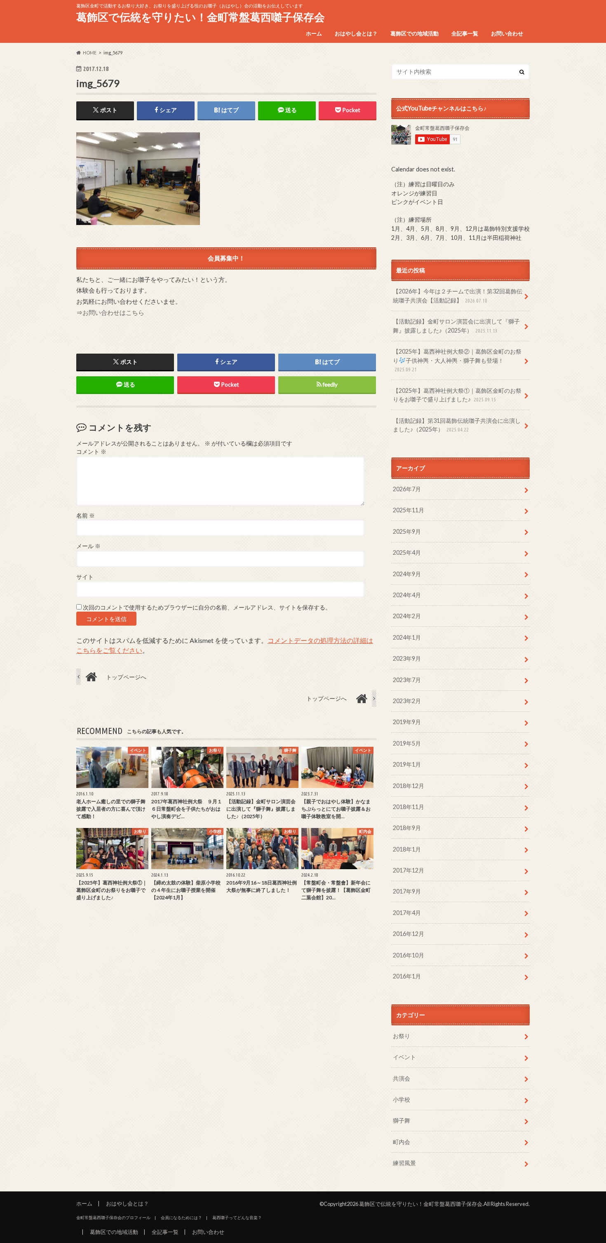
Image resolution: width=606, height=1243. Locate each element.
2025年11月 (408, 510)
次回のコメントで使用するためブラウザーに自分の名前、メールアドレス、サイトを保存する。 (207, 607)
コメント (91, 451)
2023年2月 (407, 700)
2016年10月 (408, 955)
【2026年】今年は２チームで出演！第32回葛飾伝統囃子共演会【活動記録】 (457, 296)
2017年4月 (407, 912)
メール (88, 546)
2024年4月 (407, 594)
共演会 (401, 1078)
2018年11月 (408, 806)
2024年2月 (407, 615)
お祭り (401, 1035)
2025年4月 (407, 552)
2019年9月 (407, 721)
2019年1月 (407, 764)
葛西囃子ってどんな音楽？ (237, 1217)
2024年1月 (407, 637)
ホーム (314, 33)
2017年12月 (408, 870)
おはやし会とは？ (356, 33)
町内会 (401, 1141)
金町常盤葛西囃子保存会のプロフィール (113, 1217)
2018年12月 (408, 785)
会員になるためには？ (181, 1217)
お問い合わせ (507, 33)
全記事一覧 (464, 33)
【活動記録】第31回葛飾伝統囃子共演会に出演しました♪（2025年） (457, 425)
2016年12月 (408, 933)
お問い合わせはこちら (113, 312)
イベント (404, 1056)
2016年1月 (407, 976)
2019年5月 (407, 743)
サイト (85, 577)
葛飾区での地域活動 (414, 33)
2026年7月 (407, 489)
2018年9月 (407, 827)
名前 (85, 515)
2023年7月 (407, 679)
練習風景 (404, 1162)
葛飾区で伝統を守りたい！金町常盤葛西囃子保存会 (200, 16)
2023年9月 (407, 658)
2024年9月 (407, 573)
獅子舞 (401, 1120)
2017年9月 (407, 891)
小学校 (401, 1099)
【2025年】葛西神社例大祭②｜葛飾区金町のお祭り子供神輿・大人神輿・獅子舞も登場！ (457, 360)
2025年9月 (407, 531)
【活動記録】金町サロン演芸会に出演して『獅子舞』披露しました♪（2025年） (456, 326)
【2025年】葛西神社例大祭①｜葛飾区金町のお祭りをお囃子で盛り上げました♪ (457, 395)
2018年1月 (407, 849)
